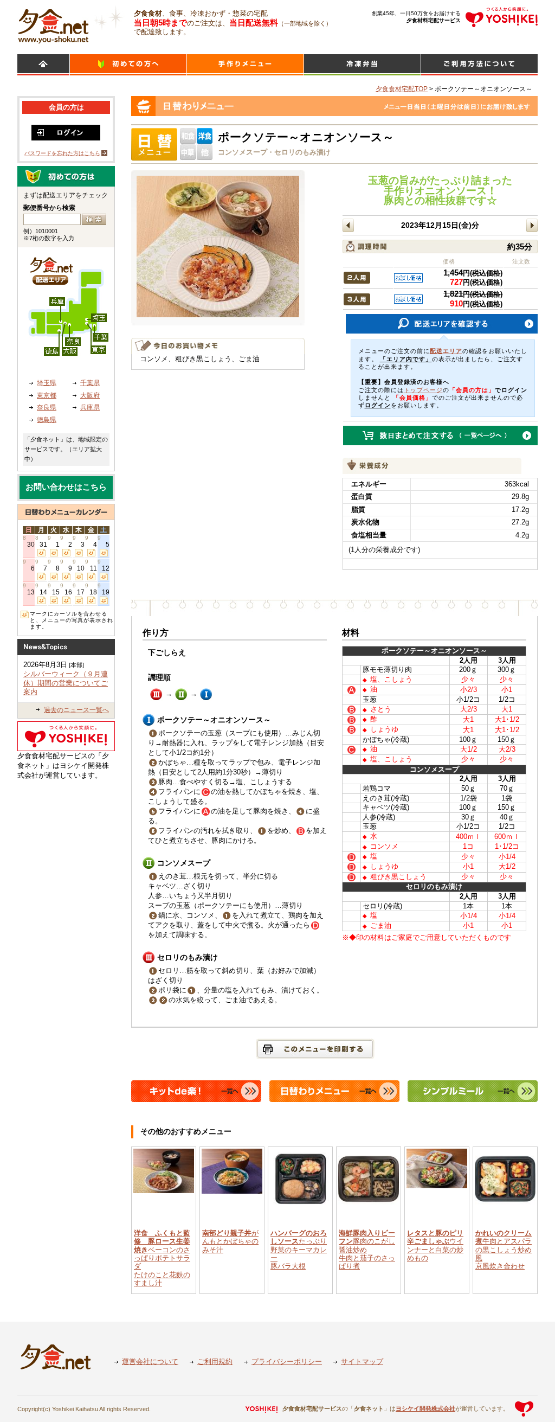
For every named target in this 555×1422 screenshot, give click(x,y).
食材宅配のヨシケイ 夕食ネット (53, 24)
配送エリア (446, 351)
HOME (43, 64)
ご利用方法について (479, 64)
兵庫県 (90, 407)
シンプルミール (362, 64)
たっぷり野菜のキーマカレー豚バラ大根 (298, 1249)
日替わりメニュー (245, 64)
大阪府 (90, 395)
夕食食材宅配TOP (402, 89)
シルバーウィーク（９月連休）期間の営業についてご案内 (65, 683)
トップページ (423, 390)
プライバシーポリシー (286, 1361)
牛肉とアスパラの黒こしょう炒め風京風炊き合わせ (503, 1249)
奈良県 (46, 407)
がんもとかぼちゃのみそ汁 (230, 1241)
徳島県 (46, 420)
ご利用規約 (215, 1361)
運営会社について (150, 1361)
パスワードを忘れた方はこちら (62, 153)
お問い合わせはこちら (66, 487)
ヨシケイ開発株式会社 (425, 1408)
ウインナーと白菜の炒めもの (435, 1245)
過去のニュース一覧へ (76, 710)
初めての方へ (128, 64)
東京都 (46, 395)
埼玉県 (46, 383)
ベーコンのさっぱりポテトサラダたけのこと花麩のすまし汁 (162, 1258)
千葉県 (90, 383)
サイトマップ (362, 1361)
